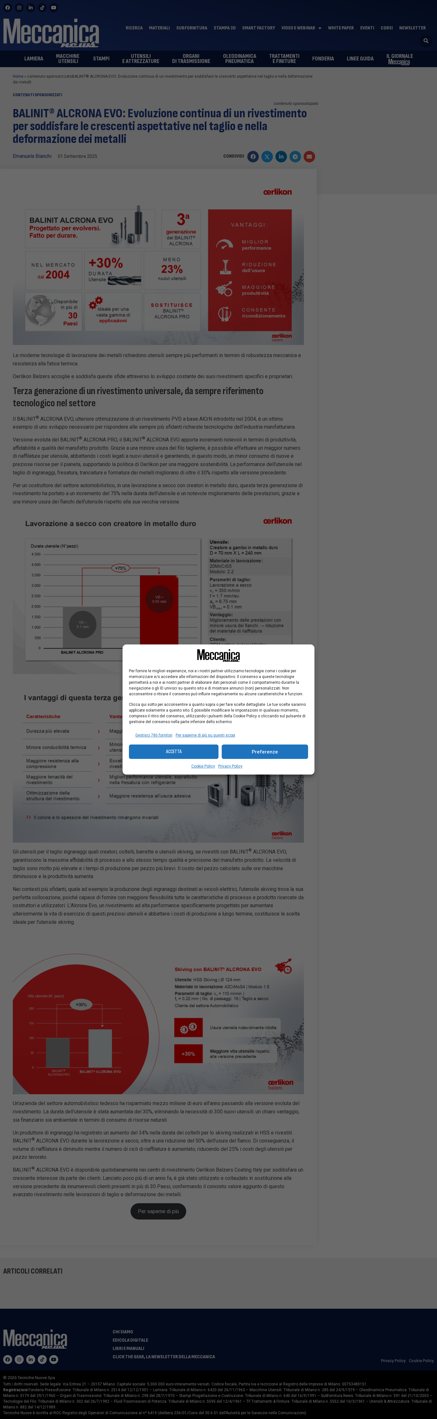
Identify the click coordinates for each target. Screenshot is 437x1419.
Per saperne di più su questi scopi (205, 735)
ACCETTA (174, 752)
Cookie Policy (203, 766)
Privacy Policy (230, 766)
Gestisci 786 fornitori (153, 735)
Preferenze (265, 752)
